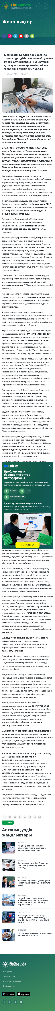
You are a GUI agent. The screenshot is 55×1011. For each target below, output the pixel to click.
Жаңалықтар (9, 976)
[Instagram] (40, 817)
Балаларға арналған (12, 981)
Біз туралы (7, 971)
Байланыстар (9, 986)
